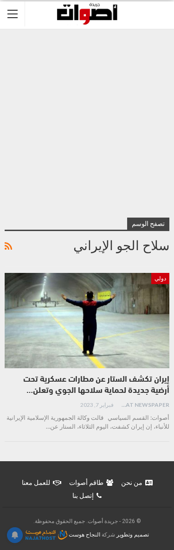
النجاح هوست (83, 534)
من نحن (131, 482)
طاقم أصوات (86, 482)
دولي (160, 278)
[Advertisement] (87, 121)
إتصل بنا (83, 495)
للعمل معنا (36, 482)
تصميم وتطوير (132, 534)
